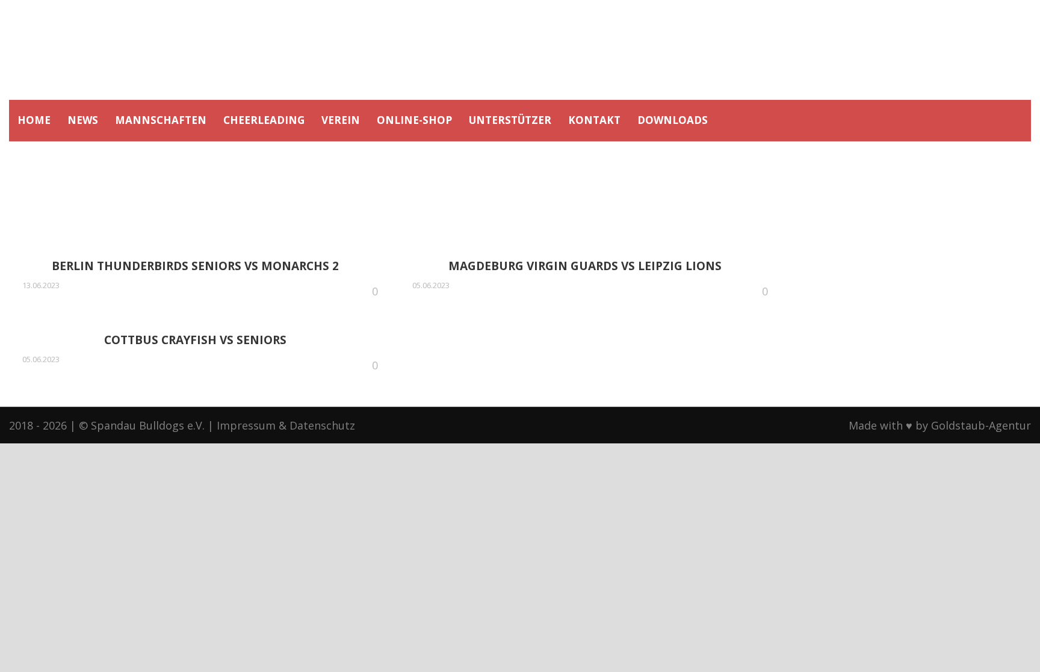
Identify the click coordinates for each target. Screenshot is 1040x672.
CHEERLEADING (264, 120)
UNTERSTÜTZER (510, 120)
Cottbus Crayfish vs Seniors (195, 340)
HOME (34, 120)
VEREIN (340, 120)
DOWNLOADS (672, 120)
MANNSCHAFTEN (160, 120)
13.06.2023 (41, 285)
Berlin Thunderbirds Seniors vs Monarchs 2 (195, 266)
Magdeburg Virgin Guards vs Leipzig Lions (585, 266)
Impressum (246, 425)
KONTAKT (594, 120)
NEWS (82, 120)
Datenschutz (322, 425)
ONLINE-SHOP (414, 120)
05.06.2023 (431, 285)
